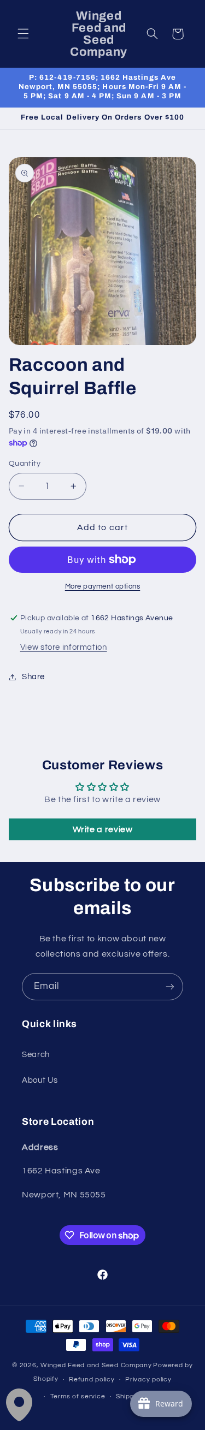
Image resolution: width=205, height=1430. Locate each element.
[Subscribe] (170, 986)
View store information (63, 647)
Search (36, 1055)
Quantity (24, 463)
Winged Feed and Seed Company (96, 1365)
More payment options (102, 586)
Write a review (103, 829)
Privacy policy (148, 1379)
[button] (23, 33)
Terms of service (78, 1396)
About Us (40, 1080)
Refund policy (92, 1379)
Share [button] (33, 677)
